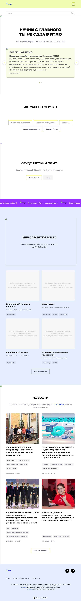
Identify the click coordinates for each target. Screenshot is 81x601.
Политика (29, 589)
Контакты (36, 578)
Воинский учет (52, 129)
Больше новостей (41, 551)
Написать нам (34, 178)
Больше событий (40, 371)
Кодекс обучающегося (21, 578)
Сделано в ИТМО (42, 598)
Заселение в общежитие (45, 123)
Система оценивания (31, 129)
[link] (11, 460)
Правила (24, 587)
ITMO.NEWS (59, 404)
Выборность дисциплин (20, 123)
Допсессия (66, 123)
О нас (48, 178)
